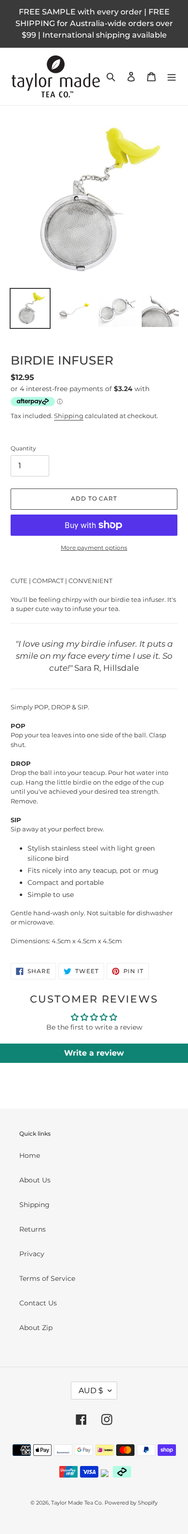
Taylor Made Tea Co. (77, 1502)
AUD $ (91, 1390)
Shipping (68, 416)
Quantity (23, 448)
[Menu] (171, 76)
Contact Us (38, 1303)
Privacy (31, 1253)
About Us (35, 1180)
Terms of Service (47, 1278)
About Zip (36, 1327)
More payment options (94, 547)
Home (29, 1155)
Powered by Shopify (131, 1502)
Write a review (94, 1053)
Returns (32, 1229)
